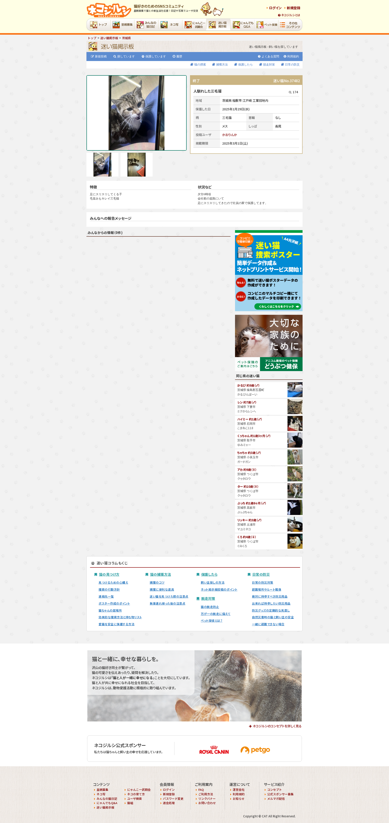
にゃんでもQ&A (107, 803)
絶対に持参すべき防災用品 (269, 596)
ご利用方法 (205, 794)
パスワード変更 (173, 798)
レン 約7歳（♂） (247, 402)
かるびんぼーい (247, 394)
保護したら (245, 64)
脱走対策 (269, 64)
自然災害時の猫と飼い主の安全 (273, 617)
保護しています (155, 56)
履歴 (179, 56)
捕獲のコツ (157, 582)
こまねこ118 (245, 428)
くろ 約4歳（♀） (246, 537)
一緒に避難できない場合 (268, 624)
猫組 (130, 803)
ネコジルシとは (290, 15)
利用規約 (293, 56)
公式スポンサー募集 (280, 794)
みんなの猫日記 (107, 798)
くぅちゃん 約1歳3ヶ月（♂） (254, 436)
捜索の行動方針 (109, 589)
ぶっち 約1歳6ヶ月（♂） (251, 503)
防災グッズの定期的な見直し (271, 610)
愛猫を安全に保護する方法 (116, 624)
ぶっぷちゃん (244, 512)
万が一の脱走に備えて (216, 614)
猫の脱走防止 (210, 607)
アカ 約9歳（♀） (247, 469)
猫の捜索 (200, 64)
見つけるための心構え (113, 582)
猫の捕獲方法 (160, 574)
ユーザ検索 (134, 798)
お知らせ (238, 798)
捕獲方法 (222, 64)
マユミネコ (244, 529)
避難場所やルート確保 (266, 589)
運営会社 (238, 789)
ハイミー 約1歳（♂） (249, 419)
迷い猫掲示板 (105, 807)
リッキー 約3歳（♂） (249, 520)
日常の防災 (292, 64)
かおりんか (229, 134)
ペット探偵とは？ (211, 620)
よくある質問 (270, 56)
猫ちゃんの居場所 (110, 610)
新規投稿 (101, 56)
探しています (126, 56)
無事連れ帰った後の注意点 (167, 603)
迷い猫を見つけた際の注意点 (169, 596)
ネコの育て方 (136, 794)
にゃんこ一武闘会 (139, 789)
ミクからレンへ (246, 411)
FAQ (201, 789)
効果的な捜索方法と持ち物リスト (120, 617)
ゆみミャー (244, 445)
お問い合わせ (207, 803)
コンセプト (274, 789)
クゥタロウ (244, 478)
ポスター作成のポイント (114, 603)
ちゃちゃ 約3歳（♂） (249, 453)
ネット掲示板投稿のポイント (219, 589)
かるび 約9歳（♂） (248, 385)
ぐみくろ (242, 546)
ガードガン (244, 462)
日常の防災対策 (262, 582)
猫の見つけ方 (109, 574)
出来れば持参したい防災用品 (271, 603)
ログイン (275, 7)
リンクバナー (207, 798)
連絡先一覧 (106, 596)
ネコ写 (101, 794)
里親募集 (102, 789)
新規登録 (293, 7)
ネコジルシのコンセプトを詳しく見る (277, 726)
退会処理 (169, 803)
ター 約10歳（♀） (248, 486)
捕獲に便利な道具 (162, 589)
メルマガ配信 (276, 798)
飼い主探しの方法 (212, 582)
